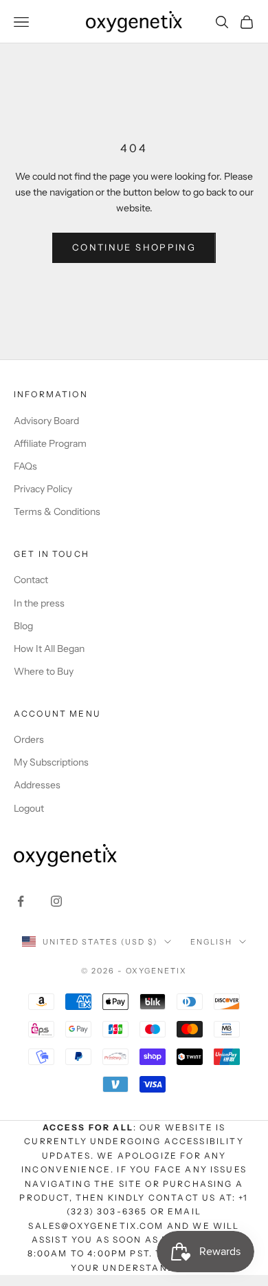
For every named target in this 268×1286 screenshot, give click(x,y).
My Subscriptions (51, 762)
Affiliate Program (50, 443)
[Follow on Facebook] (20, 901)
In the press (39, 603)
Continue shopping (134, 247)
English (211, 942)
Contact (31, 579)
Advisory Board (46, 420)
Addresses (37, 785)
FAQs (25, 466)
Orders (29, 739)
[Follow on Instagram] (56, 901)
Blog (23, 626)
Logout (29, 808)
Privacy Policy (43, 489)
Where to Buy (44, 671)
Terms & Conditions (57, 511)
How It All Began (49, 648)
